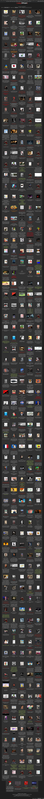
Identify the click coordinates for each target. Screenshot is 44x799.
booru (30, 1)
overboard (11, 0)
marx (28, 1)
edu (19, 0)
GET (24, 1)
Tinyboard (19, 793)
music (39, 0)
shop (14, 1)
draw (41, 0)
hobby (29, 0)
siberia (23, 0)
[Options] (42, 1)
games (34, 0)
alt (14, 0)
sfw (13, 0)
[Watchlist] (39, 1)
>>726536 (30, 429)
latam (27, 0)
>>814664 (23, 150)
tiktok (17, 1)
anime (36, 0)
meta (10, 1)
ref (26, 1)
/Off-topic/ (24, 3)
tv (15, 1)
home (1, 0)
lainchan (25, 793)
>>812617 (38, 71)
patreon (22, 1)
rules (3, 0)
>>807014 (38, 73)
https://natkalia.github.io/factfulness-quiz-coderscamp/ (14, 103)
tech (31, 0)
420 (8, 1)
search (7, 0)
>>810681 (38, 72)
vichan (22, 793)
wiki (12, 1)
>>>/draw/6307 (6, 680)
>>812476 (30, 430)
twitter (19, 1)
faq (5, 0)
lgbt (25, 0)
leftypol (17, 0)
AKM (43, 0)
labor (21, 0)
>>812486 (30, 431)
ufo (6, 1)
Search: (20, 7)
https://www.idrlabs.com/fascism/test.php (15, 343)
